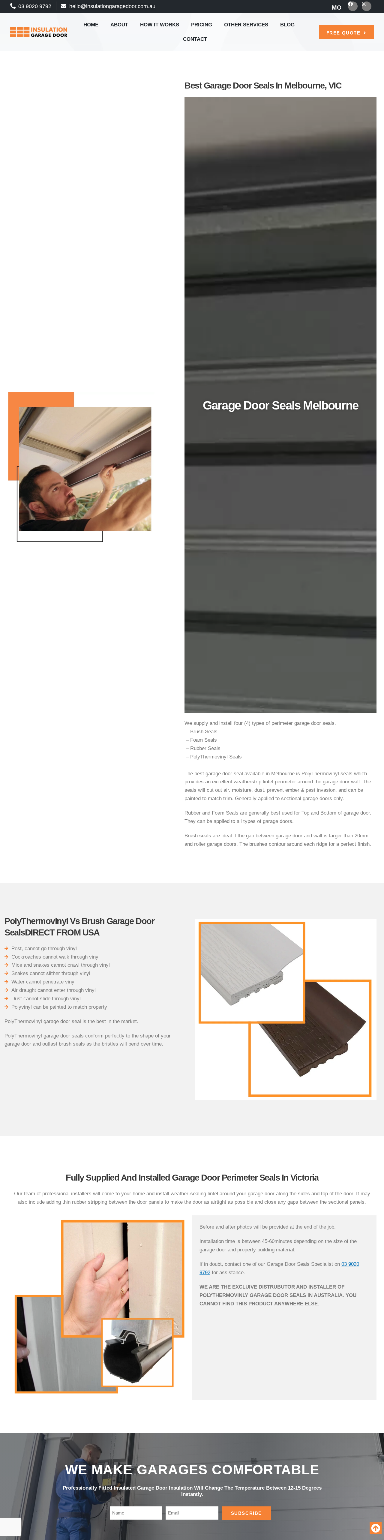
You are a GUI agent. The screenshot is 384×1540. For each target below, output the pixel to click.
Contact (195, 39)
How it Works (159, 24)
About (119, 24)
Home (90, 24)
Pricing (201, 24)
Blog (287, 24)
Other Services (246, 24)
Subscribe (246, 1513)
